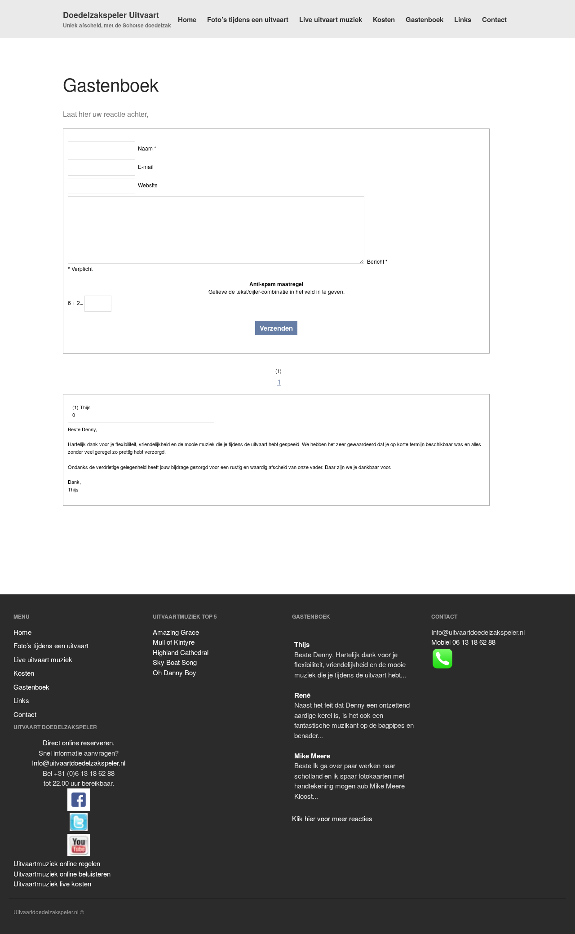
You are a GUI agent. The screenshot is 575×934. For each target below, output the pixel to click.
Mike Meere (312, 756)
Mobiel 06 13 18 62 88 (463, 641)
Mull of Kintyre (174, 641)
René (302, 695)
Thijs (302, 644)
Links (462, 19)
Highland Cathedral (180, 652)
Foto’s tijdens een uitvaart (247, 19)
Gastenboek (424, 19)
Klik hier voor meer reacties (332, 818)
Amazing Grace (176, 632)
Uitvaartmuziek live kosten (52, 883)
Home (187, 19)
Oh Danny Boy (174, 672)
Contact (494, 19)
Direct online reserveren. (79, 742)
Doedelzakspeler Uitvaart (111, 15)
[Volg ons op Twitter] (78, 808)
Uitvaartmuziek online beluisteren (62, 873)
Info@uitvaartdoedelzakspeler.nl (78, 762)
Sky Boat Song (175, 662)
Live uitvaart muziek (330, 19)
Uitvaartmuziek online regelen (56, 863)
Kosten (384, 19)
